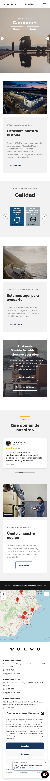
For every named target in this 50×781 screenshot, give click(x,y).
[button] (42, 713)
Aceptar (25, 746)
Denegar (25, 754)
